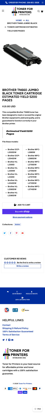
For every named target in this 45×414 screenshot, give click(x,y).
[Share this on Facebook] (10, 233)
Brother (17, 224)
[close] (42, 2)
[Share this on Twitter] (4, 233)
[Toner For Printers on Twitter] (3, 340)
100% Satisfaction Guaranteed (17, 331)
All (27, 20)
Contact (6, 325)
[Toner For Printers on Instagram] (9, 340)
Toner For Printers (25, 383)
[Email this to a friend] (22, 233)
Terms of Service (10, 335)
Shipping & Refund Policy (15, 328)
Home (19, 20)
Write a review (22, 266)
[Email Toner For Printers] (12, 340)
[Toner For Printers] (22, 11)
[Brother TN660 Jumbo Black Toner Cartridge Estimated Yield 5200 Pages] (22, 55)
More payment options (22, 217)
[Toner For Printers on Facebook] (6, 340)
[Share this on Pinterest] (16, 233)
